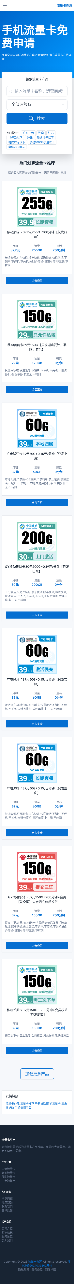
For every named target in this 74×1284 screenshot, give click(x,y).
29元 (30, 137)
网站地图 (50, 1269)
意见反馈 (7, 1210)
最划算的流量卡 (51, 1103)
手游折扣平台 (23, 1107)
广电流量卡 (8, 1180)
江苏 (51, 132)
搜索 (41, 118)
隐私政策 (7, 1232)
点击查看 (37, 280)
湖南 (41, 132)
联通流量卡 (8, 1172)
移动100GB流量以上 (42, 142)
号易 (37, 1103)
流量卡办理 (13, 1103)
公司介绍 (7, 1228)
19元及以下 (15, 137)
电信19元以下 (16, 142)
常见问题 (7, 1198)
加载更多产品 (37, 1074)
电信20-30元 (16, 147)
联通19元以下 (45, 137)
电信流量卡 (8, 1168)
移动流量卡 (8, 1176)
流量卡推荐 (27, 1103)
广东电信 (28, 132)
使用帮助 (7, 1202)
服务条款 (7, 1236)
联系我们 (7, 1206)
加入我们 (7, 1240)
